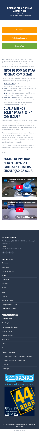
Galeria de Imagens (19, 38)
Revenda (19, 30)
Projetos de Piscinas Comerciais (14, 360)
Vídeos (4, 275)
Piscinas (6, 364)
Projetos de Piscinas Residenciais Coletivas (18, 356)
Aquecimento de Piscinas (10, 327)
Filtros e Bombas (7, 335)
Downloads (5, 280)
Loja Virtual (5, 267)
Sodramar (5, 263)
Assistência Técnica (8, 288)
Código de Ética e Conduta (10, 304)
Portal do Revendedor (9, 309)
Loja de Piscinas (7, 319)
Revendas (5, 284)
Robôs (4, 344)
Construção (6, 323)
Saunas (4, 348)
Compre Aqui (19, 46)
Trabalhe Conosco (8, 300)
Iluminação (5, 339)
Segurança (5, 369)
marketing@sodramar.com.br (11, 248)
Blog (3, 292)
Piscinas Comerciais (8, 352)
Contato (4, 296)
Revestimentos (7, 331)
